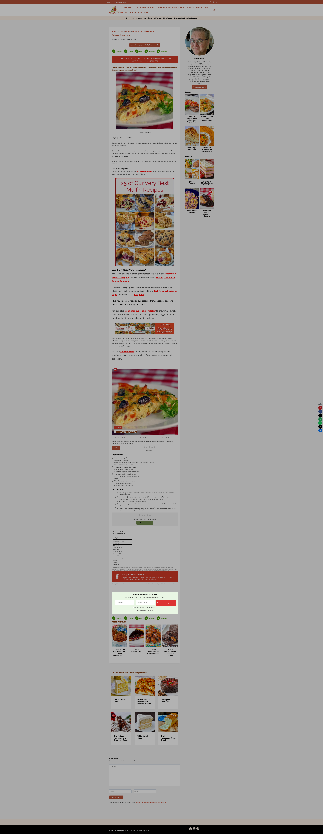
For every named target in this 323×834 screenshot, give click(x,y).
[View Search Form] (214, 10)
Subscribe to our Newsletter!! (139, 12)
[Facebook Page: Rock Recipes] (118, 576)
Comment (114, 766)
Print (115, 448)
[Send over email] (320, 419)
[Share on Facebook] (320, 412)
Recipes (128, 31)
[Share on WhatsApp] (320, 423)
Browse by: (130, 18)
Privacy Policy (144, 830)
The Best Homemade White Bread (168, 738)
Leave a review (144, 523)
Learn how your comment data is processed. (151, 802)
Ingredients (148, 18)
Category (139, 18)
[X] (216, 2)
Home (114, 31)
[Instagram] (210, 2)
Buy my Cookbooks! (145, 8)
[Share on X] (320, 415)
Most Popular (168, 18)
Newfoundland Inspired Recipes (185, 18)
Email (136, 791)
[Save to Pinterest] (320, 408)
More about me (198, 87)
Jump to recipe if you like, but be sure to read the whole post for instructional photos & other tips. (145, 60)
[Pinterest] (213, 2)
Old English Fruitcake (165, 701)
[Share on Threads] (320, 427)
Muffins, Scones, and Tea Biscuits (143, 31)
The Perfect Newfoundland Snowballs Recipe (121, 738)
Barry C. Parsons (119, 39)
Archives (121, 31)
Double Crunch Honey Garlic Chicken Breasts (144, 702)
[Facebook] (207, 2)
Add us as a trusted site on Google (146, 45)
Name (112, 791)
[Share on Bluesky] (320, 430)
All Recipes (158, 18)
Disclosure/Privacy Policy (171, 8)
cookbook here (121, 2)
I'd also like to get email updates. (145, 607)
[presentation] (121, 686)
